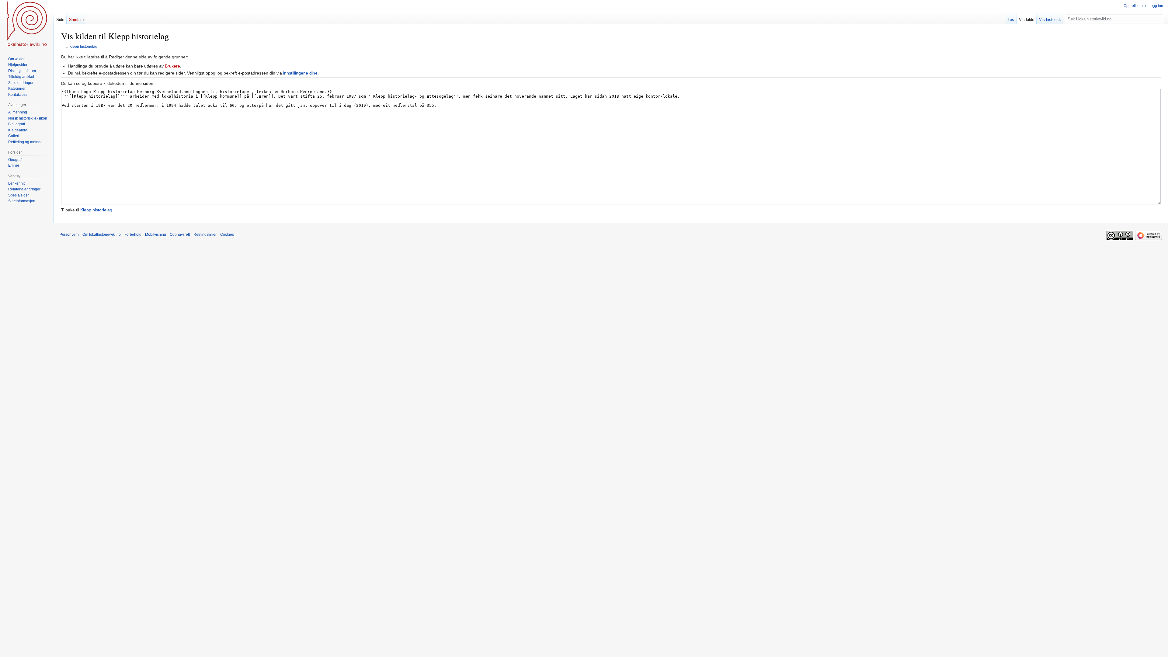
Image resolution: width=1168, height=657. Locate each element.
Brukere (172, 66)
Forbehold (132, 234)
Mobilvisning (155, 234)
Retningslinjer (205, 234)
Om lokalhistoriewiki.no (101, 234)
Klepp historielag (83, 46)
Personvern (69, 234)
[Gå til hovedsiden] (26, 24)
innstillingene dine (300, 73)
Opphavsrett (180, 234)
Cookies (227, 234)
